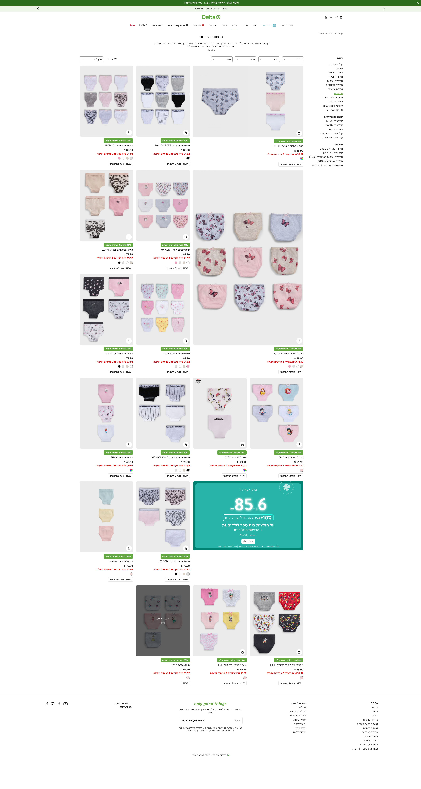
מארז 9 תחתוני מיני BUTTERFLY (288, 353)
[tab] (292, 59)
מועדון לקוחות (371, 740)
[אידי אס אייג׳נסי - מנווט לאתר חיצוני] (211, 755)
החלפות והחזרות (297, 711)
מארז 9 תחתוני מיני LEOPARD (119, 145)
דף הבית (339, 33)
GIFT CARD (126, 707)
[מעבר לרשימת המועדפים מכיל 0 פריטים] (336, 17)
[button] (341, 17)
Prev (384, 8)
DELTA (374, 703)
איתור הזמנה (299, 732)
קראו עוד (211, 50)
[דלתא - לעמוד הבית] (211, 17)
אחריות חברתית (370, 732)
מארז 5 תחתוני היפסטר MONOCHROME (171, 457)
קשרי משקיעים (370, 736)
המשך (38, 8)
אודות (375, 707)
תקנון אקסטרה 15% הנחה (365, 748)
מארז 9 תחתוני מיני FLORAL (176, 353)
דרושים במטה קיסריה (367, 723)
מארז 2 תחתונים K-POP (235, 457)
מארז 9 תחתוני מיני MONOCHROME (172, 145)
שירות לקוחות (298, 703)
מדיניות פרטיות (370, 719)
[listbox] (301, 158)
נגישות (375, 715)
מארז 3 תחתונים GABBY (122, 457)
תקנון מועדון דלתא (368, 744)
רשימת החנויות (123, 703)
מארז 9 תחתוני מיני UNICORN (175, 249)
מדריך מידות (299, 719)
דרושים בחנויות (370, 727)
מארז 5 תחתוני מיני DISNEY (290, 457)
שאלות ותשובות (298, 715)
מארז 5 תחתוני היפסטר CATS (119, 353)
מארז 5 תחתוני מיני (181, 665)
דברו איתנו (300, 727)
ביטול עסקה (300, 723)
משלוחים (301, 707)
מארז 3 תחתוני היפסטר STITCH (288, 146)
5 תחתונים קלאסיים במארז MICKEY (286, 665)
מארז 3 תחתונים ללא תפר (121, 561)
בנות (331, 33)
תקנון (375, 711)
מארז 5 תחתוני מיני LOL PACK (232, 665)
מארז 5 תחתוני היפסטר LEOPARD (117, 249)
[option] (301, 159)
